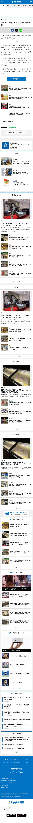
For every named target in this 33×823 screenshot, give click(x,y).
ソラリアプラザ (6, 121)
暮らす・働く (24, 5)
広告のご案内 (5, 787)
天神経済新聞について (7, 778)
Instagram (21, 772)
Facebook (12, 772)
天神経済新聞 (16, 2)
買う (19, 5)
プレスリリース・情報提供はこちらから (11, 780)
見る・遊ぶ (13, 5)
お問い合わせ (5, 785)
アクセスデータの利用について (9, 783)
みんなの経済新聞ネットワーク (16, 802)
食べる (8, 5)
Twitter (16, 772)
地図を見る (16, 79)
